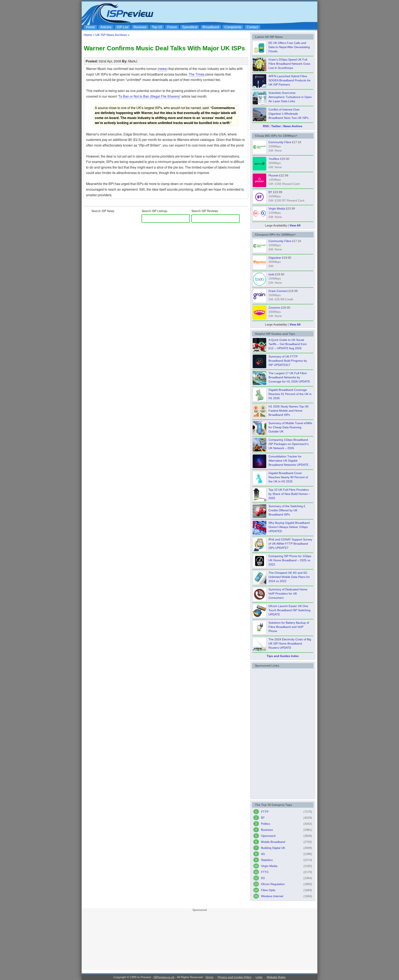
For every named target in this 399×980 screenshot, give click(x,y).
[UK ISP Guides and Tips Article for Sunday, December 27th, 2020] (259, 533)
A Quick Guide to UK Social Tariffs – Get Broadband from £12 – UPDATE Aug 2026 (287, 344)
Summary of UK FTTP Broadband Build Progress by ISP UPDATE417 (287, 360)
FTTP (264, 811)
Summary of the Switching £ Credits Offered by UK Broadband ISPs (286, 510)
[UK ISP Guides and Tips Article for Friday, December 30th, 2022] (259, 600)
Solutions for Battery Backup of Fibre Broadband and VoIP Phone (288, 627)
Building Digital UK (273, 848)
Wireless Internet (272, 896)
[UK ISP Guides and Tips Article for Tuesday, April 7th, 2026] (259, 450)
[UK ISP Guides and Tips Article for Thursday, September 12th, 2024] (259, 616)
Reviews (140, 27)
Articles (105, 27)
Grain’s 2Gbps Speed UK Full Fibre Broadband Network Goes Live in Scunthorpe (289, 64)
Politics (265, 823)
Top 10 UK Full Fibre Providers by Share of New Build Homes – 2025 (289, 494)
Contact (252, 27)
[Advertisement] (240, 12)
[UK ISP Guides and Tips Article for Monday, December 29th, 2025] (259, 467)
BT (270, 192)
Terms (209, 977)
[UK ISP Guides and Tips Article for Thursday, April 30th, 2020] (259, 367)
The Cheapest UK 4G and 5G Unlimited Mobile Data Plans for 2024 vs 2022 (289, 577)
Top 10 (157, 27)
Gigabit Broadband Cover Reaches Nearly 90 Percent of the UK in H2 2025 (288, 477)
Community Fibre (279, 142)
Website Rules (276, 977)
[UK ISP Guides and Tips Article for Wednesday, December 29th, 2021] (259, 633)
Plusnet (273, 175)
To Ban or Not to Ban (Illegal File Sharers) (149, 96)
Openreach (268, 835)
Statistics (267, 860)
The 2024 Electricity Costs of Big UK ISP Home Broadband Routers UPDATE (289, 643)
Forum (172, 27)
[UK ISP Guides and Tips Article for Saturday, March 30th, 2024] (259, 650)
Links (259, 977)
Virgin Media (276, 208)
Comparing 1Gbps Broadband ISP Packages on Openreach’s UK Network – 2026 (288, 444)
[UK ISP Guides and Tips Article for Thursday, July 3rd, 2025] (259, 500)
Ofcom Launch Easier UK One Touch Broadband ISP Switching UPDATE (289, 610)
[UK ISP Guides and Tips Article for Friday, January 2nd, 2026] (259, 483)
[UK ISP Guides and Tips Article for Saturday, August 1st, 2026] (259, 383)
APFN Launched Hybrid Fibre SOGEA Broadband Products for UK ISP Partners (289, 80)
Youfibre (273, 158)
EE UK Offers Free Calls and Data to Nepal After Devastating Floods (289, 47)
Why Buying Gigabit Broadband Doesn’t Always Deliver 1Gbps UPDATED (289, 527)
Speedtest (189, 27)
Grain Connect (278, 291)
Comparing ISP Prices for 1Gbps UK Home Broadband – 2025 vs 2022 (289, 560)
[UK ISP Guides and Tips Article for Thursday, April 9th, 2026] (259, 433)
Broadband (211, 27)
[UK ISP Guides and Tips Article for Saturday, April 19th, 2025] (259, 566)
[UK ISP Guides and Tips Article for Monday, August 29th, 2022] (259, 350)
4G (263, 854)
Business (267, 829)
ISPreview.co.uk (164, 977)
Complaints (232, 27)
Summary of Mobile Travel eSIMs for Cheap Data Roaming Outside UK (290, 427)
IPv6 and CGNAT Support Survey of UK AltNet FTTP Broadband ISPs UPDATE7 (290, 543)
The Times (196, 74)
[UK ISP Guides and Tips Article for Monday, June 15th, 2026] (259, 417)
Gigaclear (274, 257)
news (162, 68)
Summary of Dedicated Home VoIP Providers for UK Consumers (287, 593)
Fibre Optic (268, 890)
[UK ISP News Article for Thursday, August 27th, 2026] (259, 53)
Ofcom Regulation (273, 884)
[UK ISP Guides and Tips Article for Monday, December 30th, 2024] (259, 583)
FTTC (265, 872)
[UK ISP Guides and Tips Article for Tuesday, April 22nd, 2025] (259, 516)
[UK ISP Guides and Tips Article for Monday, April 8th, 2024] (259, 550)
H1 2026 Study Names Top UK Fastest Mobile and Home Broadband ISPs (288, 410)
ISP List (122, 27)
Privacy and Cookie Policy (234, 977)
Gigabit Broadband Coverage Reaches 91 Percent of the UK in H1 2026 (290, 394)
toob (271, 274)
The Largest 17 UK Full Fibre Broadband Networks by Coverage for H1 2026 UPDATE (289, 377)
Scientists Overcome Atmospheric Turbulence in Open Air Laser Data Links (290, 97)
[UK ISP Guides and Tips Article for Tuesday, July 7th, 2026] (259, 400)
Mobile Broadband (273, 841)
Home (90, 27)
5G (263, 878)
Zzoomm (274, 307)
